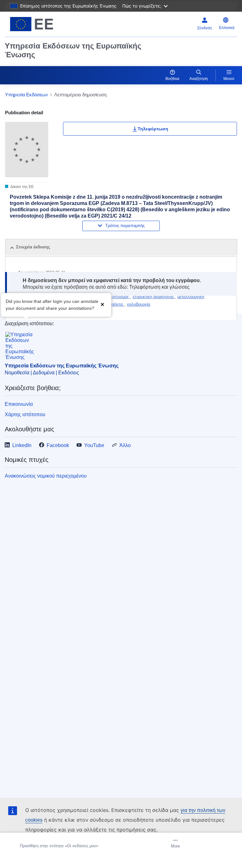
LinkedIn (22, 445)
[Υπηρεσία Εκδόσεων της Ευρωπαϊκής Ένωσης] (45, 24)
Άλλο (125, 445)
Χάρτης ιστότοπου (25, 414)
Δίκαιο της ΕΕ (22, 186)
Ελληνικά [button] (226, 28)
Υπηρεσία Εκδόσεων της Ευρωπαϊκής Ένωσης (73, 50)
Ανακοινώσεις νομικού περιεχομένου (46, 476)
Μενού (228, 79)
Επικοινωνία (19, 404)
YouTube (94, 445)
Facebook (58, 445)
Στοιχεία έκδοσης (33, 247)
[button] (102, 304)
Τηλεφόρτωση (153, 128)
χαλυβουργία (138, 304)
